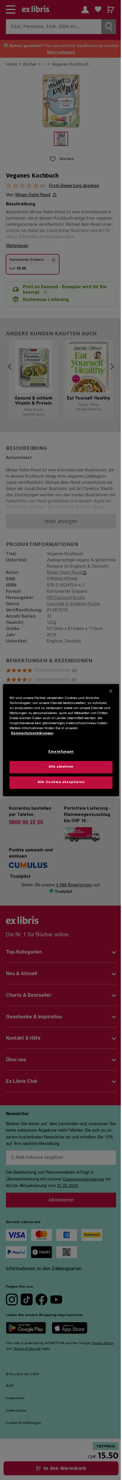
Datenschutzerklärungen (32, 733)
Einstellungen (60, 751)
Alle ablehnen (61, 767)
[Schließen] (110, 691)
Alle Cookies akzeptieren (61, 782)
